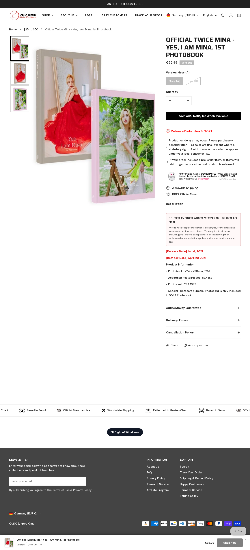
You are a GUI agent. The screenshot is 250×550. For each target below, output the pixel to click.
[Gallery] (82, 125)
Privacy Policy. (82, 490)
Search (184, 466)
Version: (21, 544)
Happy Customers (192, 484)
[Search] (223, 15)
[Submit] (81, 481)
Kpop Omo (27, 523)
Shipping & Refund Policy (196, 478)
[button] (239, 15)
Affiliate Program (158, 490)
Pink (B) (193, 81)
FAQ (149, 472)
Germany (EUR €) (183, 15)
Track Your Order (191, 472)
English (208, 15)
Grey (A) (174, 81)
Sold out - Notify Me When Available (203, 116)
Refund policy (189, 496)
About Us (153, 466)
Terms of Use (61, 490)
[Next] (149, 125)
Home (13, 29)
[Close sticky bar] (245, 539)
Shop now (229, 542)
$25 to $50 (31, 29)
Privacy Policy (156, 478)
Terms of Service (158, 484)
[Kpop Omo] (23, 15)
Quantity (172, 92)
